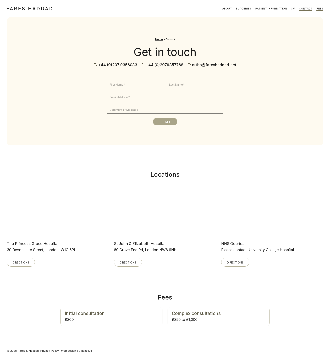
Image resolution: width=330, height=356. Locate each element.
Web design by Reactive (76, 350)
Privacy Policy (49, 350)
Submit (165, 122)
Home (159, 39)
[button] (21, 262)
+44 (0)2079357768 (164, 65)
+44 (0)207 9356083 (117, 65)
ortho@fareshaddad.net (214, 65)
